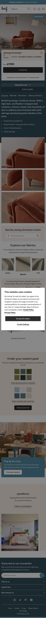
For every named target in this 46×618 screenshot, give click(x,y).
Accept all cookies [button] (23, 319)
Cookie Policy (28, 310)
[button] (23, 324)
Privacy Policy (10, 313)
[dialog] (23, 309)
